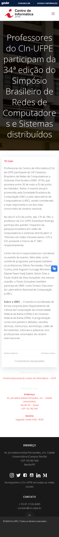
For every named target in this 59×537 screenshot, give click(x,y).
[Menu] (53, 13)
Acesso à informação (47, 3)
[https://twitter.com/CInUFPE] (18, 475)
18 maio (8, 161)
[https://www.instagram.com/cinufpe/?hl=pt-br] (12, 475)
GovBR (5, 3)
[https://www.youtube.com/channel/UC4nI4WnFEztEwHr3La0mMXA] (32, 475)
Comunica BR (24, 3)
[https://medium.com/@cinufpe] (45, 475)
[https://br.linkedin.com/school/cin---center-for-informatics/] (38, 475)
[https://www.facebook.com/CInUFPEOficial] (25, 475)
